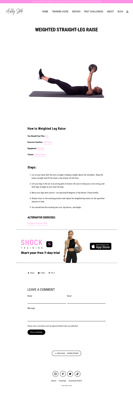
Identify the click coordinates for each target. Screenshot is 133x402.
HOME (45, 11)
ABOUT (110, 11)
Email (69, 296)
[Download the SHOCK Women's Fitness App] (66, 246)
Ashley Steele (40, 154)
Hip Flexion (47, 142)
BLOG (120, 11)
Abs (47, 136)
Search (53, 381)
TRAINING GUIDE (60, 11)
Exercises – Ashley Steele (67, 353)
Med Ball (40, 148)
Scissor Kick (42, 223)
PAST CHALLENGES (93, 11)
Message (31, 308)
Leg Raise (31, 223)
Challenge (62, 381)
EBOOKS (76, 11)
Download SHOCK (75, 381)
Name (30, 296)
